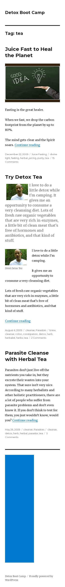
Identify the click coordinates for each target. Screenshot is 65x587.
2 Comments (38, 337)
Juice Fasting (39, 154)
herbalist (10, 337)
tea (47, 158)
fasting (15, 158)
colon (18, 334)
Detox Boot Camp (25, 12)
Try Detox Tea (23, 177)
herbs (19, 337)
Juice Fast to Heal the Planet (28, 52)
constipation (30, 334)
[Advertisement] (20, 509)
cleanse (30, 330)
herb (50, 334)
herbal (24, 158)
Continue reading (27, 145)
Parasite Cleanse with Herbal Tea (27, 356)
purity (40, 158)
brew (52, 330)
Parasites (41, 330)
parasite (33, 433)
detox (42, 334)
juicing (32, 158)
